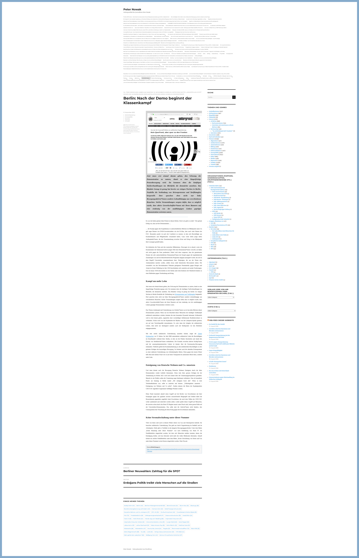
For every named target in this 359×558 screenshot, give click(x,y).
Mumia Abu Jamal (154, 528)
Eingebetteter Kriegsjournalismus (192, 47)
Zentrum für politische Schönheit (170, 535)
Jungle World (171, 522)
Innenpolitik (128, 117)
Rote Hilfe (195, 528)
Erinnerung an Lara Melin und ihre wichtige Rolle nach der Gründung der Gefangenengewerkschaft (182, 64)
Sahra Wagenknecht (131, 532)
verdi (150, 532)
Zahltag (208, 53)
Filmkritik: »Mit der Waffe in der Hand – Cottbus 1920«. (205, 36)
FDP (212, 243)
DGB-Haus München (220, 205)
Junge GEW (217, 217)
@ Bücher (214, 121)
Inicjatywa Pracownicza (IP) (219, 225)
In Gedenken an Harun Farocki (172, 80)
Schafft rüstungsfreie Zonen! (217, 361)
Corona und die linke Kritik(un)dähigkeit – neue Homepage (208, 38)
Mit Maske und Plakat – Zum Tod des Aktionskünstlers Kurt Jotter (191, 40)
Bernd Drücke (172, 505)
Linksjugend (216, 239)
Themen (125, 78)
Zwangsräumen (229, 53)
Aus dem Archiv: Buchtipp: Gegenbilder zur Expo (196, 19)
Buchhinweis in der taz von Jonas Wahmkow (172, 60)
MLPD (212, 245)
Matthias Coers (184, 525)
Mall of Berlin (172, 525)
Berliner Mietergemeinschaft (155, 505)
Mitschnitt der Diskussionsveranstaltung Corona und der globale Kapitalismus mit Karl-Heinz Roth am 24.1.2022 (146, 57)
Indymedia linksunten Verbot (134, 522)
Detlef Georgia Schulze (173, 509)
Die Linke (213, 229)
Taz (143, 532)
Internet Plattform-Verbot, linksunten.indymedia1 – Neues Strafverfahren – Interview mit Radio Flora (143, 47)
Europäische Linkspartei (218, 241)
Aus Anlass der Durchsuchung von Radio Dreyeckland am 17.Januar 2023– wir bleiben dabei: (200, 45)
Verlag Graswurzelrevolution (164, 532)
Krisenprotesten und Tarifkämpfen (185, 294)
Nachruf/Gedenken (215, 137)
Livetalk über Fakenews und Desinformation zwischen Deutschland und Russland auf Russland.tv (210, 78)
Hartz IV (127, 518)
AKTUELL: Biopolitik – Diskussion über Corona (223, 75)
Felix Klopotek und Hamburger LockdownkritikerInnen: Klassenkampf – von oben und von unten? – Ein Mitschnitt (146, 53)
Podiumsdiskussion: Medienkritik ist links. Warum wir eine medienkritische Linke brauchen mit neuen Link (187, 25)
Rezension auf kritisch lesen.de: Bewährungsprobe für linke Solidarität (197, 60)
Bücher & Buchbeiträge (156, 78)
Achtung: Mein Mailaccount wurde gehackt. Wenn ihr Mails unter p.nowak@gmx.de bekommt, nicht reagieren (146, 38)
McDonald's (212, 276)
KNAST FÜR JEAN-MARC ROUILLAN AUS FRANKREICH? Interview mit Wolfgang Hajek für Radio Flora (143, 80)
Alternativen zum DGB (220, 193)
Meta (187, 78)
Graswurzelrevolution (173, 515)
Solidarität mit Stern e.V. (128, 27)
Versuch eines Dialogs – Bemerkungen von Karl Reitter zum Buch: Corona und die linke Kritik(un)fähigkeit (144, 62)
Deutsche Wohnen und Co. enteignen (137, 512)
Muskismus (212, 366)
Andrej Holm (129, 505)
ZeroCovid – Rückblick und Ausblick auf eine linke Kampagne (184, 53)
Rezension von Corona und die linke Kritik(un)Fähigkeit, (205, 57)
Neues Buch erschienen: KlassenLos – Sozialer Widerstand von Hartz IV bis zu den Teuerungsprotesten (144, 34)
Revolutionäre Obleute (128, 131)
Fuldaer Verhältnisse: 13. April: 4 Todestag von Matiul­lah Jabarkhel (214, 47)
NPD (212, 247)
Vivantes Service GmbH (216, 280)
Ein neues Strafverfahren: (225, 45)
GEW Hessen (217, 215)
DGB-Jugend (217, 207)
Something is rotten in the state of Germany (175, 47)
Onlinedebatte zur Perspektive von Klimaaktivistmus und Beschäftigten (138, 36)
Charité (211, 270)
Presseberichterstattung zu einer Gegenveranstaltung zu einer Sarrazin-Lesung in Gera (197, 80)
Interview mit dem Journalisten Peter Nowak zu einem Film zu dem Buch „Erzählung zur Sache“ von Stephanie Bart (147, 29)
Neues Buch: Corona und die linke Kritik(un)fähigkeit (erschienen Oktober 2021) (139, 73)
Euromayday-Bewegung (128, 126)
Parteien (211, 227)
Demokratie (125, 55)
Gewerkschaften (214, 186)
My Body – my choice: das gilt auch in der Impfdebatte (181, 57)
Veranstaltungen (145, 78)
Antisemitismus (215, 53)
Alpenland (212, 262)
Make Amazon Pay (158, 525)
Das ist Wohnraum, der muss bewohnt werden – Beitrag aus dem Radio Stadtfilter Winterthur (183, 27)
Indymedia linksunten (173, 518)
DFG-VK (155, 512)
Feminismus (214, 149)
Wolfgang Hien (152, 535)
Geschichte (212, 135)
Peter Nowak (132, 9)
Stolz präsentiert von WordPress (142, 549)
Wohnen (199, 53)
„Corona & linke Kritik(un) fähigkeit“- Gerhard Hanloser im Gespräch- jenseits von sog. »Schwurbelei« (209, 73)
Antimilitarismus (130, 115)
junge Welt (129, 127)
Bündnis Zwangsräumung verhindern (137, 509)
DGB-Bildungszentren (220, 201)
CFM (212, 272)
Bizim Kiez (184, 505)
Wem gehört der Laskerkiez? (134, 535)
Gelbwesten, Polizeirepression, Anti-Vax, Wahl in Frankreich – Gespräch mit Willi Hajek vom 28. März (204, 51)
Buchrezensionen (217, 123)
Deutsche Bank (213, 274)
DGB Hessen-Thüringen (221, 199)
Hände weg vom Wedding (154, 518)
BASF (210, 266)
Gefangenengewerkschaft (154, 515)
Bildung (213, 147)
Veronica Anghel (214, 166)
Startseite (205, 75)
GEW (213, 211)
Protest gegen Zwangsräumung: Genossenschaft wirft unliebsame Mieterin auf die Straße (222, 344)
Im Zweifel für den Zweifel (217, 324)
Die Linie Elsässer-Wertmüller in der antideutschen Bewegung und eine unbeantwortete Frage (190, 16)
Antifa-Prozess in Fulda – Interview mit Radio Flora (175, 82)
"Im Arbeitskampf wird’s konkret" (222, 131)
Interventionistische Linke (155, 522)
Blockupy (195, 505)
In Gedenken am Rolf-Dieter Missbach (217, 25)
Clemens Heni (157, 509)
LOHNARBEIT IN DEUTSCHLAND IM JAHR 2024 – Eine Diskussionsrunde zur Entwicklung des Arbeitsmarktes (190, 23)
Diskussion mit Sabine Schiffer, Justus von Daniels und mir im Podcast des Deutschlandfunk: (191, 29)
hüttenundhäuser (216, 150)
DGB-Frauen (217, 203)
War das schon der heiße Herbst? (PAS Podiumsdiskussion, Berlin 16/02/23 (183, 34)
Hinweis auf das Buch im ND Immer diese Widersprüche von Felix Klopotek (183, 62)
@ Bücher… (137, 78)
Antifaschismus (215, 143)
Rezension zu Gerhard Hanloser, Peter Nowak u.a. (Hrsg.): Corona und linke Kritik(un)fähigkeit (142, 60)
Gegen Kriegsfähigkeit (215, 350)
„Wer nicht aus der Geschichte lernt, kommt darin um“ (182, 36)
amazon (211, 264)
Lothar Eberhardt (142, 525)
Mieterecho (128, 528)
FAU (126, 515)
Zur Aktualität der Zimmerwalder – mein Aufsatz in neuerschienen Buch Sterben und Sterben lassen (143, 25)
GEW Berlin (217, 213)
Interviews (214, 133)
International (215, 154)
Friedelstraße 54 (137, 515)
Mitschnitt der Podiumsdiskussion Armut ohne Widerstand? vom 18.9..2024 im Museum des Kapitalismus (144, 23)
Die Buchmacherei (168, 512)
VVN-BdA (180, 532)
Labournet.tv (129, 525)
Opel (210, 278)
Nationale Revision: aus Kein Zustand (161, 36)
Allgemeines (214, 141)
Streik (204, 53)
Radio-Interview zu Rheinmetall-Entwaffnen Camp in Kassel (182, 38)
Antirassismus (213, 113)
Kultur (212, 156)
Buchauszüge (215, 129)
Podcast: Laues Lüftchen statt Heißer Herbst (208, 34)
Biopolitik (212, 115)
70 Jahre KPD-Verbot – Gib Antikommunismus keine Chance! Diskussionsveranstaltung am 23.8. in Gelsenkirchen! (146, 16)
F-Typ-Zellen (222, 53)
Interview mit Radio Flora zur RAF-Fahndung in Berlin (215, 27)
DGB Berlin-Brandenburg (221, 197)
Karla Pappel (184, 522)
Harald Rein (187, 515)
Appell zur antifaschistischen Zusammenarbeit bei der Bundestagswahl (203, 21)
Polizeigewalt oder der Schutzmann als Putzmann (185, 32)
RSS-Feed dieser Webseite (221, 320)
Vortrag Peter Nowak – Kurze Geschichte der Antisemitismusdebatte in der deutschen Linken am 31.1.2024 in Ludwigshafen (148, 32)
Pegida (166, 528)
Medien (213, 158)
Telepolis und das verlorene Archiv (215, 19)
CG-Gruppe (212, 268)
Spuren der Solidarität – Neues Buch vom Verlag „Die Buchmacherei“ (149, 27)
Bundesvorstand (218, 195)
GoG (212, 223)
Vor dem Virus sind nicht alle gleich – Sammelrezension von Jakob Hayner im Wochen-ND (141, 64)
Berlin (139, 505)
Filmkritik (212, 117)
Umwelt (127, 121)
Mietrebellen (140, 528)
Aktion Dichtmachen (130, 124)
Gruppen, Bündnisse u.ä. (216, 221)
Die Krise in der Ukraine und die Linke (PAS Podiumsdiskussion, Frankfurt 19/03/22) (191, 49)
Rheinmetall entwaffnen (180, 528)
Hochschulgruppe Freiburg (222, 209)
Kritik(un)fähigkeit (198, 55)
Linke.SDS (215, 237)
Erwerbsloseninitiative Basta (187, 512)
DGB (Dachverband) (218, 191)
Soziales (127, 119)
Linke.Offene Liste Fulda (219, 235)
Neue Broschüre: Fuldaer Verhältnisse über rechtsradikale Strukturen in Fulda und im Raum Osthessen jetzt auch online (147, 49)
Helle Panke (138, 518)
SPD (212, 249)
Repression (214, 160)
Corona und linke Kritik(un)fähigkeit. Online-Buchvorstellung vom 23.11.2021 (172, 73)
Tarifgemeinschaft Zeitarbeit (220, 219)
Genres (130, 78)
